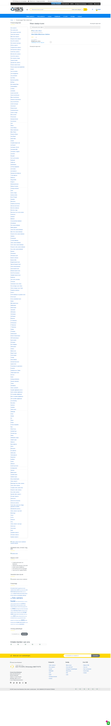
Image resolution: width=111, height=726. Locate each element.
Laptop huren (13, 363)
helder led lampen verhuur (15, 606)
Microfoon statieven (15, 207)
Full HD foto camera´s (15, 51)
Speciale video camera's (16, 494)
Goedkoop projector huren (21, 605)
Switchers (13, 405)
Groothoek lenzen (14, 110)
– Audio (49, 674)
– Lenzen (50, 669)
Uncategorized (14, 468)
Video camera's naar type (16, 523)
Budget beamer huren (15, 262)
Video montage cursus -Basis (17, 288)
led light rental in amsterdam (18, 614)
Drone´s (12, 292)
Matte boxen (13, 350)
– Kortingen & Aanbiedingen (71, 669)
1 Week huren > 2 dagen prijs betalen (37, 1)
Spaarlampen (13, 164)
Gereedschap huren (15, 361)
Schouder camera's (15, 534)
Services (12, 374)
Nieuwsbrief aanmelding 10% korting (55, 1)
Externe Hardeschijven (15, 335)
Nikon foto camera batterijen (16, 231)
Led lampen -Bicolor (15, 147)
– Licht (49, 672)
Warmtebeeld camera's (15, 508)
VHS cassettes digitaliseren (16, 398)
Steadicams (13, 457)
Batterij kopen (13, 472)
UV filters (12, 88)
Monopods (13, 448)
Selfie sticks (13, 452)
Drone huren (13, 296)
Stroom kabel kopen (15, 478)
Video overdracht (14, 387)
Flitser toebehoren (34, 32)
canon (18, 590)
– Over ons (85, 667)
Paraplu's (13, 181)
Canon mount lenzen (15, 95)
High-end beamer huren (16, 264)
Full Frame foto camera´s (16, 49)
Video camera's (30, 16)
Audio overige (14, 192)
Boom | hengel (14, 197)
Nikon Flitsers (13, 132)
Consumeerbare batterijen (16, 220)
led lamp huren (17, 610)
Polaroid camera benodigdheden (18, 66)
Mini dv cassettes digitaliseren (17, 396)
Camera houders (14, 60)
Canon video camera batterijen (17, 244)
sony (23, 620)
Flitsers (12, 125)
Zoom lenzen (13, 121)
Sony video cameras (15, 492)
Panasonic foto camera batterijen (17, 233)
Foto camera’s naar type (16, 43)
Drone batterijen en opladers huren (18, 294)
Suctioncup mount (14, 465)
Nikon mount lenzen (15, 97)
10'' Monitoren (14, 320)
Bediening (13, 277)
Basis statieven (14, 444)
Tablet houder (14, 439)
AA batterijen (13, 223)
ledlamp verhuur (14, 612)
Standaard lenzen (14, 119)
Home (12, 20)
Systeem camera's (14, 536)
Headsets (13, 199)
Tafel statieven (14, 455)
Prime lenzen (13, 116)
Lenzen (49, 16)
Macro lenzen (13, 114)
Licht (66, 16)
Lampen (12, 140)
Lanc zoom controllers (15, 279)
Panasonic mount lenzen (16, 99)
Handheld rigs (13, 431)
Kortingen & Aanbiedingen (81, 3)
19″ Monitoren (13, 322)
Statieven (13, 442)
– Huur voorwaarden (87, 669)
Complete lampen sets (15, 142)
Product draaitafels (14, 424)
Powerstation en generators (16, 366)
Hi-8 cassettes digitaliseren (16, 394)
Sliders (12, 435)
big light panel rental (21, 588)
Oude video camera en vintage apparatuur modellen (17, 505)
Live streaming (14, 400)
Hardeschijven (14, 333)
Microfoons (13, 201)
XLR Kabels (13, 316)
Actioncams (13, 526)
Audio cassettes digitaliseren (17, 392)
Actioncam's (13, 498)
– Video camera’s (51, 665)
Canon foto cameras (15, 34)
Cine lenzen (13, 106)
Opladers (13, 236)
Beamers (12, 251)
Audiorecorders (14, 195)
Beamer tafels (13, 260)
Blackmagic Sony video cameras (17, 483)
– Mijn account (68, 665)
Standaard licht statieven (16, 173)
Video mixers (13, 409)
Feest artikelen (14, 359)
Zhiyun (12, 420)
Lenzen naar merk (14, 93)
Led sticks (13, 153)
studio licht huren (20, 622)
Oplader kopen (14, 476)
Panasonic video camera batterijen (18, 246)
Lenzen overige (14, 112)
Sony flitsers (13, 136)
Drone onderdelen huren (16, 298)
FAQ (73, 3)
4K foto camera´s (14, 45)
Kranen (12, 422)
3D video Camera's (15, 496)
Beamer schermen (14, 257)
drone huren (16, 593)
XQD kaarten (13, 346)
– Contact (50, 678)
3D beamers (13, 253)
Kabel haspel (13, 307)
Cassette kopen (14, 474)
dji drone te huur (19, 591)
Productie (13, 368)
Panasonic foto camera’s (16, 38)
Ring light (12, 155)
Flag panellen (13, 179)
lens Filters (13, 77)
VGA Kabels (13, 314)
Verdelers (13, 407)
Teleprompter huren (15, 372)
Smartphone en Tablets (15, 370)
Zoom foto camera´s (15, 56)
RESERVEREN (49, 42)
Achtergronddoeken (15, 379)
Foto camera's (41, 16)
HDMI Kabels (13, 305)
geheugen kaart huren (17, 603)
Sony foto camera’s (15, 40)
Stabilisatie (57, 16)
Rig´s (12, 426)
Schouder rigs (14, 433)
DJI (11, 418)
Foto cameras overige (15, 58)
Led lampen (13, 145)
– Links (67, 674)
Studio (12, 376)
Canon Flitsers (14, 127)
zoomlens (21, 624)
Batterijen (13, 218)
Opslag (12, 329)
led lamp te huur (24, 610)
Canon (12, 515)
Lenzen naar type (14, 103)
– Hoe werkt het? (69, 667)
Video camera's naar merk (16, 510)
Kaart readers (13, 340)
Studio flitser (13, 138)
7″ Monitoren (13, 327)
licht (14, 616)
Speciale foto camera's (15, 62)
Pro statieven (13, 450)
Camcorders (13, 528)
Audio (12, 190)
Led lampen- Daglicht (15, 151)
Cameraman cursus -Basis (16, 283)
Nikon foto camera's (15, 36)
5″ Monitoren (13, 324)
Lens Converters (14, 71)
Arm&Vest (13, 459)
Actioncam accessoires (15, 500)
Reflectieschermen (14, 184)
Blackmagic (13, 513)
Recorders (13, 402)
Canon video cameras (15, 485)
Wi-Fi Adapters (14, 344)
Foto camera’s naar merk (16, 32)
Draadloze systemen (15, 290)
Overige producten (15, 188)
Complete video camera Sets (17, 487)
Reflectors (13, 177)
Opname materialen (15, 381)
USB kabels (13, 311)
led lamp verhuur (20, 612)
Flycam (12, 461)
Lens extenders (14, 75)
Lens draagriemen (14, 73)
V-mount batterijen (14, 240)
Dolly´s (12, 446)
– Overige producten (52, 676)
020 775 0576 (56, 3)
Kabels (12, 301)
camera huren (13, 589)
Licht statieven (14, 171)
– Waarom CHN (86, 665)
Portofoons (13, 214)
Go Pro (12, 517)
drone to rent (16, 595)
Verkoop (12, 470)
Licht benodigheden (15, 166)
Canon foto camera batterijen (17, 229)
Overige (73, 16)
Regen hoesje (14, 353)
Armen (12, 413)
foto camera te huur (19, 601)
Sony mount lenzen (15, 101)
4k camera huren (14, 588)
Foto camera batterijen (15, 225)
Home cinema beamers (15, 266)
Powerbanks (13, 238)
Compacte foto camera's (16, 47)
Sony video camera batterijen (17, 249)
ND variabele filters (15, 84)
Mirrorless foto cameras (15, 53)
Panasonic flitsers (14, 134)
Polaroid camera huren (15, 64)
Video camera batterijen (16, 242)
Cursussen (13, 281)
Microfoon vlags (14, 210)
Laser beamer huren (15, 268)
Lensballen (13, 90)
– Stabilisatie (50, 670)
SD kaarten (13, 342)
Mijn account (97, 3)
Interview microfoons (15, 205)
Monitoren (13, 318)
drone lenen (22, 593)
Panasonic (13, 519)
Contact (91, 3)
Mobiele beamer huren (15, 270)
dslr (11, 598)
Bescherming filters (15, 80)
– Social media (86, 670)
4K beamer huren (14, 255)
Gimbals (12, 416)
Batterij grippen (14, 227)
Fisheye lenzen (14, 108)
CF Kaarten (13, 331)
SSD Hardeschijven (15, 337)
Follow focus (13, 429)
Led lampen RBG (14, 149)
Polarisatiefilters (14, 86)
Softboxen (41, 32)
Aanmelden (24, 634)
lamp (13, 608)
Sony (12, 521)
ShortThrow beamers (15, 272)
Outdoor (12, 348)
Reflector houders (14, 186)
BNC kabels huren (14, 303)
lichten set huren (19, 616)
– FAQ (67, 672)
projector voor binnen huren (16, 620)
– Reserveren (68, 670)
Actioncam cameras (15, 502)
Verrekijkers (13, 385)
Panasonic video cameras (16, 489)
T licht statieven (14, 175)
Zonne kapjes (13, 355)
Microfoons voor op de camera (17, 212)
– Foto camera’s (51, 667)
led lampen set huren (19, 608)
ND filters (12, 82)
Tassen (12, 383)
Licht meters (13, 168)
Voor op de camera (15, 158)
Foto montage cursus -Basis (16, 285)
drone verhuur (22, 595)
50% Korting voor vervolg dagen (20, 1)
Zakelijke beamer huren (16, 275)
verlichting (17, 624)
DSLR (12, 530)
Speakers (13, 216)
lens (24, 614)
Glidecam (13, 463)
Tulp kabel (13, 309)
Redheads (13, 160)
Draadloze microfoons (15, 203)
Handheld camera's (15, 532)
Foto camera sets (14, 30)
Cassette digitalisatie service (16, 389)
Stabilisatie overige (15, 437)
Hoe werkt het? (66, 3)
